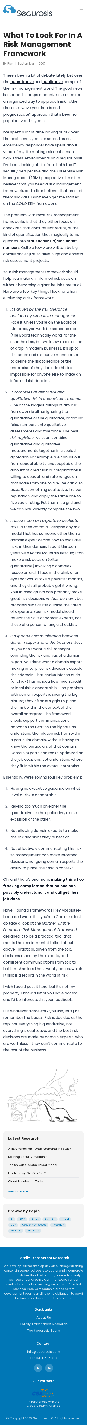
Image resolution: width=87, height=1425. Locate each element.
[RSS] (49, 1368)
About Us (43, 1317)
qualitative (52, 81)
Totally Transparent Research (44, 1324)
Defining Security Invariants (27, 1157)
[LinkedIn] (38, 1368)
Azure (35, 1219)
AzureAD (50, 1219)
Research (58, 1225)
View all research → (21, 1191)
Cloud (65, 1219)
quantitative (22, 81)
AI (12, 1219)
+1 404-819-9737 (43, 1358)
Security (16, 1230)
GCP (13, 1225)
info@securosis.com (43, 1351)
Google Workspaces (34, 1225)
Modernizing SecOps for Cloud (30, 1173)
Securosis (33, 1230)
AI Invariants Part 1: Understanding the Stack (39, 1149)
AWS (22, 1219)
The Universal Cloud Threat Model (32, 1165)
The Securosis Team (43, 1330)
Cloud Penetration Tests (25, 1181)
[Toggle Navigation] (81, 10)
